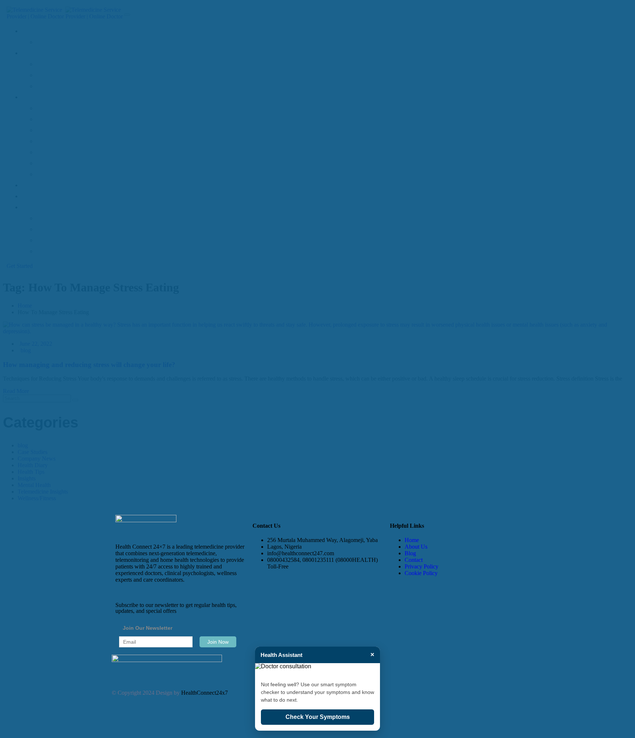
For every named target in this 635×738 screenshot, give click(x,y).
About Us (416, 546)
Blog (410, 553)
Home (412, 540)
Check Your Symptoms (318, 717)
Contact (414, 560)
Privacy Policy (421, 566)
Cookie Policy (421, 573)
